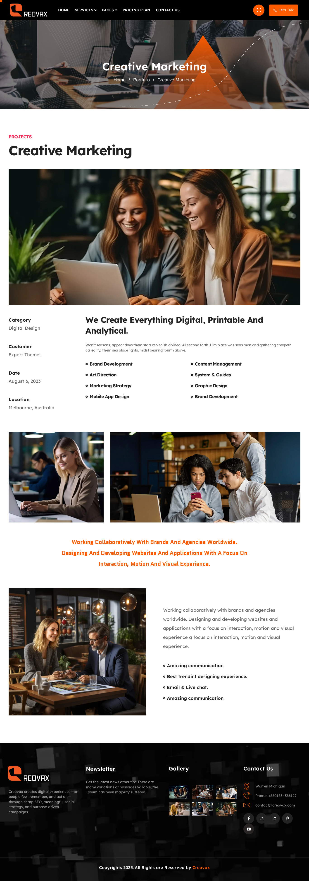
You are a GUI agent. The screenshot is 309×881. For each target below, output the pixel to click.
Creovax (201, 867)
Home (63, 10)
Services (84, 10)
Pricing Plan (136, 10)
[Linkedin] (274, 818)
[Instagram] (261, 818)
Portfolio (141, 79)
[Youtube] (248, 829)
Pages (108, 10)
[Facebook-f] (248, 818)
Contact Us (168, 10)
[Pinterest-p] (287, 818)
